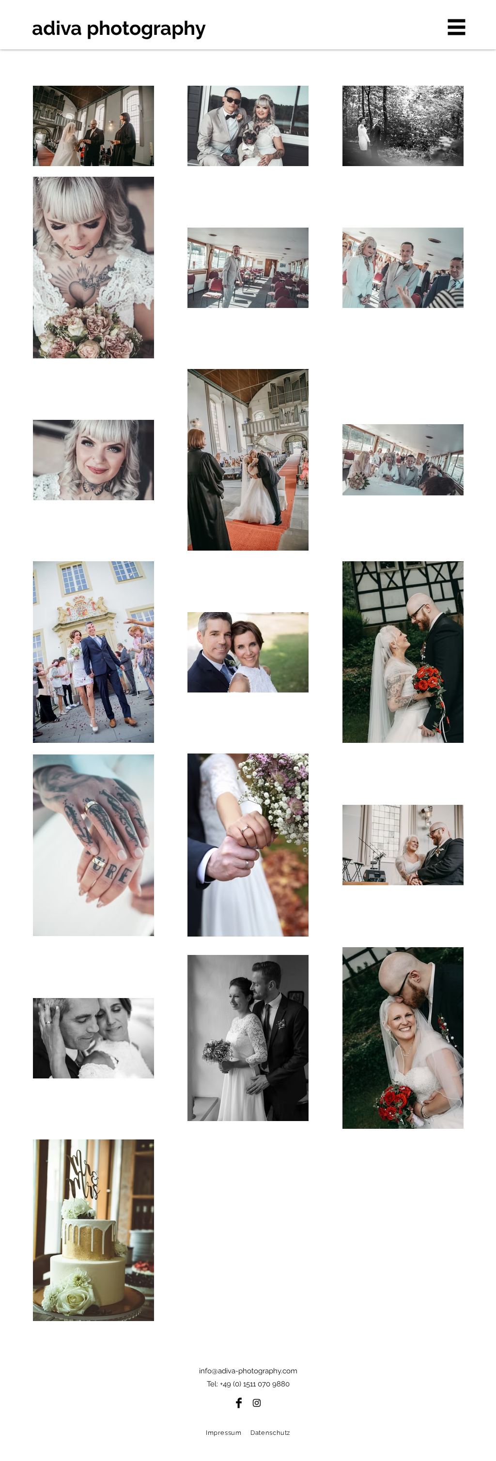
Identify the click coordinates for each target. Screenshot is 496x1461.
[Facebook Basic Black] (238, 1403)
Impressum (224, 1432)
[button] (456, 27)
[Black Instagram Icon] (256, 1403)
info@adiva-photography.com (248, 1371)
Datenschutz (270, 1432)
